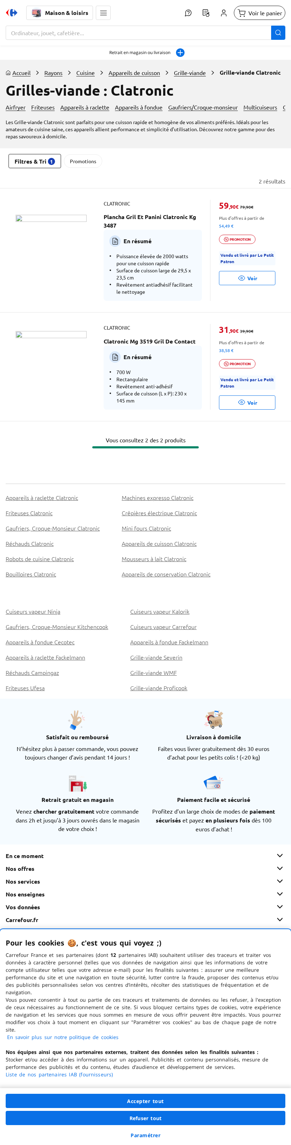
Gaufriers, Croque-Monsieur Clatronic (53, 528)
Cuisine (85, 72)
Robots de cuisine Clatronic (40, 559)
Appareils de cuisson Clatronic (159, 543)
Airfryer (16, 107)
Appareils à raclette (84, 107)
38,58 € (226, 350)
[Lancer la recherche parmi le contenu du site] (278, 32)
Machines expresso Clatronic (157, 497)
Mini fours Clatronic (146, 528)
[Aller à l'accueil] (12, 13)
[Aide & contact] (188, 13)
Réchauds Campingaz (32, 672)
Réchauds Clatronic (30, 543)
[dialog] (145, 1037)
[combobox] (145, 33)
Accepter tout (145, 1101)
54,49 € (226, 226)
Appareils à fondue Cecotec (40, 642)
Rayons (53, 72)
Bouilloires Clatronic (31, 574)
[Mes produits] (205, 13)
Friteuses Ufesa (25, 688)
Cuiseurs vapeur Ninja (33, 611)
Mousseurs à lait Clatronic (154, 559)
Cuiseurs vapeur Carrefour (163, 626)
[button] (103, 13)
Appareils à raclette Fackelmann (45, 657)
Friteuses (43, 107)
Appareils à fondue (139, 107)
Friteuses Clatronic (29, 513)
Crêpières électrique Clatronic (159, 513)
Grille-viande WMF (153, 672)
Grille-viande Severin (156, 657)
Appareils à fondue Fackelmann (169, 642)
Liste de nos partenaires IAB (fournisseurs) (59, 1074)
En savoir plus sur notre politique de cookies (63, 1037)
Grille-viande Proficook (158, 688)
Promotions (83, 161)
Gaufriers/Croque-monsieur (203, 107)
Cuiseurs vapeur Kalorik (160, 611)
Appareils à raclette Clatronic (42, 497)
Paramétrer (145, 1135)
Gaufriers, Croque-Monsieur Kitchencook (57, 626)
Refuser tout (145, 1118)
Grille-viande (190, 72)
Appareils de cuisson (134, 72)
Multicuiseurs (260, 107)
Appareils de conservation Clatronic (166, 574)
